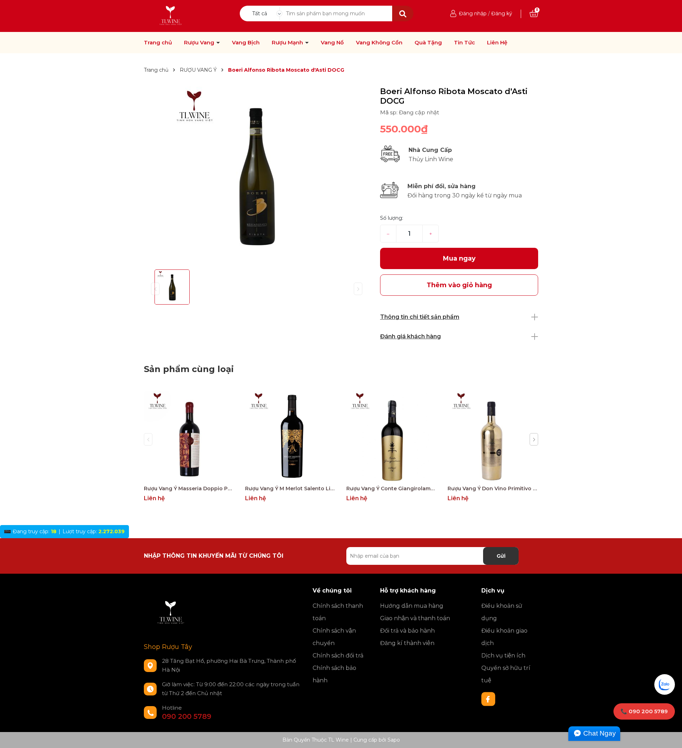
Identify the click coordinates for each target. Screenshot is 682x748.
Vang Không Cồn (379, 42)
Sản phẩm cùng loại (189, 369)
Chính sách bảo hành (334, 674)
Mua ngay (459, 258)
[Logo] (171, 15)
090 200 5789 (186, 716)
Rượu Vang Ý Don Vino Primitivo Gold (493, 488)
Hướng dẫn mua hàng (411, 605)
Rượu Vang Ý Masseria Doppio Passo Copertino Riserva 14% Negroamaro (189, 488)
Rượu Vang (200, 42)
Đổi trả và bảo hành (407, 630)
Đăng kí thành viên (407, 643)
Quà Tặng (428, 42)
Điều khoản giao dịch (504, 636)
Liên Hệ (497, 42)
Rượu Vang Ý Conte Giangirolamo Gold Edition (391, 488)
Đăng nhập (473, 13)
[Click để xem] (256, 175)
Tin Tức (464, 42)
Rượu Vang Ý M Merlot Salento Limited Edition (290, 488)
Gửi (501, 556)
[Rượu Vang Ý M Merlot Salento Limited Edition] (290, 436)
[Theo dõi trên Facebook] (488, 698)
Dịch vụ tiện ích (503, 655)
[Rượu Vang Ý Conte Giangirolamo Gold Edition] (391, 436)
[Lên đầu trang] (669, 735)
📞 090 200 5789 (644, 711)
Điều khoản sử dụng (501, 612)
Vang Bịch (246, 42)
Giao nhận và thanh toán (415, 618)
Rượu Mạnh (288, 42)
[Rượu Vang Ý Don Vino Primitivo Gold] (493, 436)
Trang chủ (158, 42)
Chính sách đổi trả (338, 655)
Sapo (394, 740)
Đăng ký (501, 13)
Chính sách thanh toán (338, 612)
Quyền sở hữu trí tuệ (505, 674)
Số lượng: (391, 218)
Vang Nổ (332, 42)
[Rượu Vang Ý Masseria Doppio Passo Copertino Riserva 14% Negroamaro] (189, 436)
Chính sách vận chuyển (334, 636)
